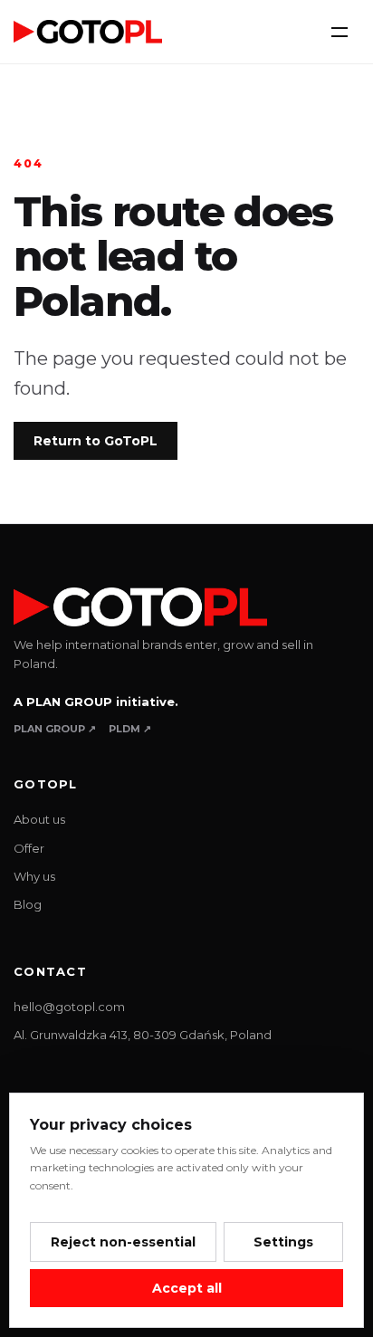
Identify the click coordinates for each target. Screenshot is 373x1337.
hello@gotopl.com (69, 1006)
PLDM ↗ (130, 728)
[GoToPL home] (88, 31)
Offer (29, 848)
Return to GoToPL (95, 441)
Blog (28, 904)
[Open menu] (339, 32)
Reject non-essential (123, 1242)
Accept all (187, 1288)
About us (39, 819)
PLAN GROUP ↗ (55, 728)
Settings (283, 1242)
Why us (34, 876)
